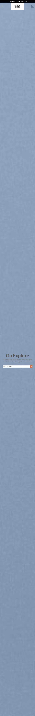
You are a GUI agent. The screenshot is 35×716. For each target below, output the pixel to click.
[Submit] (31, 366)
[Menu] (2, 6)
